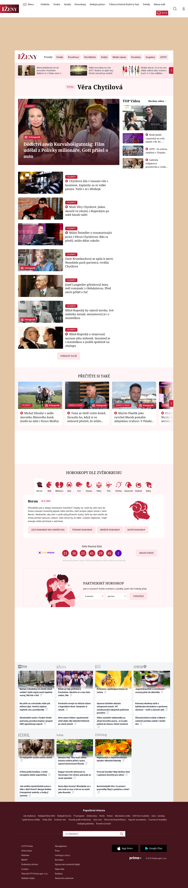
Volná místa (26, 850)
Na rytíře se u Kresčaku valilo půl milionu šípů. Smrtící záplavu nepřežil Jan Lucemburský (35, 706)
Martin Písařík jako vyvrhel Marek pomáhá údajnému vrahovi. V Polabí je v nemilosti (133, 419)
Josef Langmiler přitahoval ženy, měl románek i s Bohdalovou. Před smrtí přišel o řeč (88, 288)
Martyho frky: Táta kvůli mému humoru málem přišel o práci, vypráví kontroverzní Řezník (72, 760)
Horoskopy (80, 4)
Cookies (24, 869)
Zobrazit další (69, 356)
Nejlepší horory (64, 815)
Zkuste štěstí (146, 553)
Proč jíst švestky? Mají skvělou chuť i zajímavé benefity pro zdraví (113, 773)
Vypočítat (138, 596)
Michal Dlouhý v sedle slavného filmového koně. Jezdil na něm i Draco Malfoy (39, 417)
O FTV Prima (27, 846)
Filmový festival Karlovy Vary (124, 4)
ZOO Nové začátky (140, 815)
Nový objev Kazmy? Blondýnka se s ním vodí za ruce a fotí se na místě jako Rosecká (74, 789)
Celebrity (45, 4)
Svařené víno (60, 819)
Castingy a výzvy (62, 855)
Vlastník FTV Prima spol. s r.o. (34, 873)
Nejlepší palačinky (85, 823)
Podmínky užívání (29, 864)
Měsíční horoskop (110, 529)
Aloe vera (97, 819)
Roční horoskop (136, 529)
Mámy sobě (159, 4)
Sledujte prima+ (97, 4)
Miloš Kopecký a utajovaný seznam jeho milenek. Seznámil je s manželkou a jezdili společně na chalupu (87, 340)
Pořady (146, 4)
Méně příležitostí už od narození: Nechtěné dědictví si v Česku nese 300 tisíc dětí (50, 71)
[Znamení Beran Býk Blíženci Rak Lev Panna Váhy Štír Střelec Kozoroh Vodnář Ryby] (94, 596)
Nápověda (59, 869)
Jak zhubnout (30, 815)
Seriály (67, 4)
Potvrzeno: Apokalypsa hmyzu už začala (112, 690)
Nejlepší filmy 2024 (46, 815)
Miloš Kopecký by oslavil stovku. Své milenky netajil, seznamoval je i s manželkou (89, 314)
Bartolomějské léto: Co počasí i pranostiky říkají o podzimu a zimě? (113, 787)
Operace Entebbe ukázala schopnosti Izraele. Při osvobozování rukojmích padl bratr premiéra (113, 708)
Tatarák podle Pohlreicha (79, 819)
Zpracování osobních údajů (67, 864)
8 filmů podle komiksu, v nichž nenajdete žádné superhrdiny (33, 773)
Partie (102, 815)
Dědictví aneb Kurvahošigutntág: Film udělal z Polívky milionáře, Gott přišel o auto (66, 150)
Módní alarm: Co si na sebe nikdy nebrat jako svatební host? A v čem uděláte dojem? (154, 71)
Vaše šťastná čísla (92, 546)
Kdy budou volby (122, 815)
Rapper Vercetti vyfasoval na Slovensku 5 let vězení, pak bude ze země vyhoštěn (74, 775)
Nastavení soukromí (64, 878)
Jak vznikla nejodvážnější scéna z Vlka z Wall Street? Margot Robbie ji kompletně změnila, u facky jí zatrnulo (35, 791)
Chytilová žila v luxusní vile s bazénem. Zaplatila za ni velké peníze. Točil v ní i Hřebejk (86, 185)
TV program (78, 815)
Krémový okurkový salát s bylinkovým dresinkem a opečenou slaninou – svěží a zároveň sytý (151, 706)
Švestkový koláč (103, 823)
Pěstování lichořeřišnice (115, 819)
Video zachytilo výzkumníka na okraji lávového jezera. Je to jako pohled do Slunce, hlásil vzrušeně (112, 721)
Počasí (110, 815)
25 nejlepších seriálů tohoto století (36, 757)
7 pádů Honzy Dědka (30, 819)
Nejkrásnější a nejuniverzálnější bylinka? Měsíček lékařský (112, 759)
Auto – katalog (157, 815)
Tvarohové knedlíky (157, 819)
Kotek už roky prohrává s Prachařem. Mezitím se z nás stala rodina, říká (74, 692)
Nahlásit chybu (28, 878)
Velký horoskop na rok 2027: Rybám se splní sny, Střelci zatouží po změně (101, 70)
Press (57, 850)
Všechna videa (156, 101)
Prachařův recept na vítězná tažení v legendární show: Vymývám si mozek (74, 706)
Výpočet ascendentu (137, 819)
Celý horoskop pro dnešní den (47, 529)
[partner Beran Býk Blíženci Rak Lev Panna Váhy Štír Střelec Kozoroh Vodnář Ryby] (116, 596)
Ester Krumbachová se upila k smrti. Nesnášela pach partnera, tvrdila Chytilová (89, 262)
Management (61, 846)
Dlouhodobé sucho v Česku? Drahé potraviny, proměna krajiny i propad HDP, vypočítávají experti (36, 721)
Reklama (25, 855)
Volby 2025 (47, 819)
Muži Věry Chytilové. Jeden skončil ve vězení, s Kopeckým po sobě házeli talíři (87, 211)
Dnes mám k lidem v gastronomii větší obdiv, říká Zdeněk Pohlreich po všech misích (73, 721)
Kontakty (59, 859)
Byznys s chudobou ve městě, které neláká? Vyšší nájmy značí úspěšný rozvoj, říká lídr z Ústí (36, 692)
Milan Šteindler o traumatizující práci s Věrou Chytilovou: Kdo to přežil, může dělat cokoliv (88, 236)
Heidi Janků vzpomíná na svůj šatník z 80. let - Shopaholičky (155, 139)
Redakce (59, 873)
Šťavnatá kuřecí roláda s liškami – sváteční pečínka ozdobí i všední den (151, 721)
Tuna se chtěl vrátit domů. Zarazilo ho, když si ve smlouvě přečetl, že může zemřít (86, 419)
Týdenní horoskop (82, 529)
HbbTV (24, 859)
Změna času (92, 815)
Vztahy (56, 4)
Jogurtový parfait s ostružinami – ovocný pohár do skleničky (150, 690)
